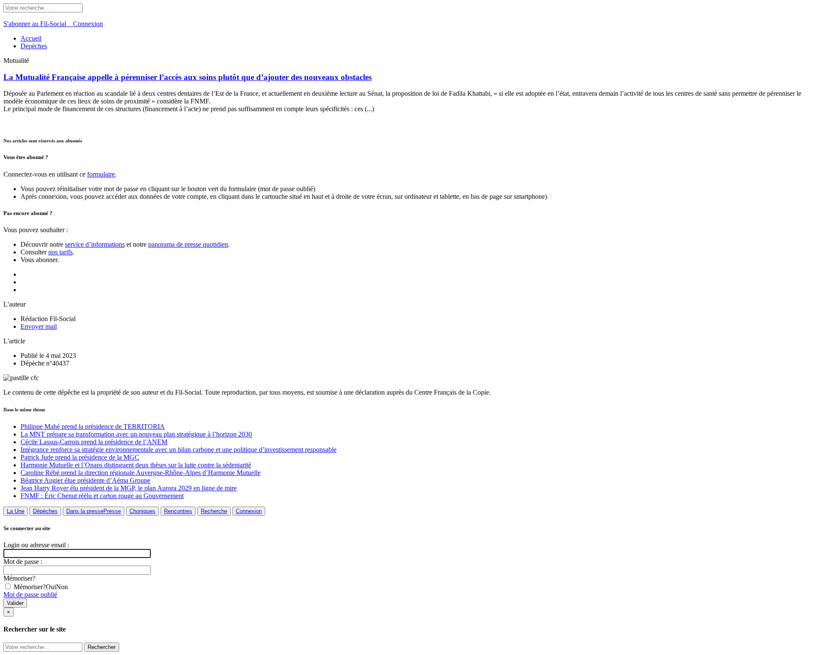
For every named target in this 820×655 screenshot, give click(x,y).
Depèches (33, 46)
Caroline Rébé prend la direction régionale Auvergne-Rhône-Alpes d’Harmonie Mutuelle (140, 472)
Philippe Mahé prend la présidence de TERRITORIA (92, 426)
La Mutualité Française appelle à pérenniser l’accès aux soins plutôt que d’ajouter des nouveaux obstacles (187, 77)
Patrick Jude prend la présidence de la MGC (79, 457)
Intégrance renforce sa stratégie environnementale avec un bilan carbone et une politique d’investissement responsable (178, 449)
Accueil (30, 38)
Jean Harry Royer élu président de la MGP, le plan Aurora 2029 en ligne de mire (128, 488)
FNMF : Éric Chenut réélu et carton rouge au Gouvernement (102, 495)
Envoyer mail (38, 326)
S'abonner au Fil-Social (38, 23)
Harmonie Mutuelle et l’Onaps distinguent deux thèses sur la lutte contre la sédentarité (135, 465)
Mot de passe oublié (30, 594)
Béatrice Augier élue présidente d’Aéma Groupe (85, 480)
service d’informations (95, 244)
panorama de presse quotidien (188, 244)
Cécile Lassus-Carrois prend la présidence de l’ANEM (93, 442)
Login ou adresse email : (36, 545)
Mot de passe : (22, 561)
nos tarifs (60, 252)
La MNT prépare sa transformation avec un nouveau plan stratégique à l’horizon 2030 (136, 434)
